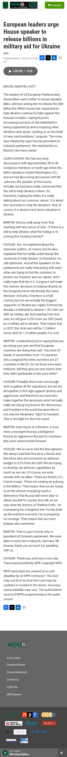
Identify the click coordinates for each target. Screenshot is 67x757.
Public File (12, 687)
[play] (5, 752)
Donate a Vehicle (16, 665)
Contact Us (13, 679)
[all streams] (62, 752)
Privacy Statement (17, 672)
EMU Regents (14, 694)
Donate (56, 5)
